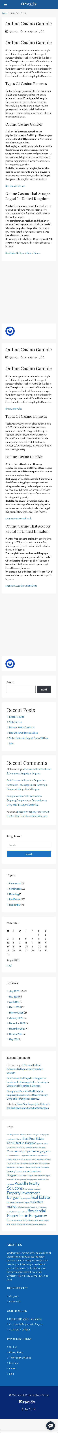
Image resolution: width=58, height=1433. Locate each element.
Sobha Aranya (28, 1220)
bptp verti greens (42, 1143)
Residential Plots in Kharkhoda (17, 1212)
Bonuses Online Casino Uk (21, 727)
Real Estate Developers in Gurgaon (18, 1203)
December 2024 (17, 1023)
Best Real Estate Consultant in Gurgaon (25, 1140)
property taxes (25, 1198)
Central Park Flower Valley (15, 1147)
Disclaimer (14, 1363)
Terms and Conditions (20, 1358)
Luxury (11, 1171)
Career (12, 1368)
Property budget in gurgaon (32, 1189)
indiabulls (47, 1159)
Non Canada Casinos (15, 185)
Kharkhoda (14, 1301)
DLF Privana (14, 1155)
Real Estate (14, 899)
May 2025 (14, 996)
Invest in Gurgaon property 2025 (33, 1163)
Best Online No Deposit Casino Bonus (22, 253)
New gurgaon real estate (34, 1179)
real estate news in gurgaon (37, 1207)
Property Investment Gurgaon (23, 1195)
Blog (11, 1374)
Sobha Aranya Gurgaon (42, 1220)
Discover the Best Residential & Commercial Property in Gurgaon (25, 1069)
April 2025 (14, 1001)
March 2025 (15, 1007)
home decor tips (35, 1155)
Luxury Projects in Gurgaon (42, 1176)
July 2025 (14, 991)
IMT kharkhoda (39, 1159)
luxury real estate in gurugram (16, 1179)
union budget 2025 (13, 1224)
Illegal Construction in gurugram (23, 1159)
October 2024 (16, 1033)
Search (10, 682)
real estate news (22, 1207)
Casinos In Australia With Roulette (21, 585)
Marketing (14, 894)
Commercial (15, 883)
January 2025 (16, 1017)
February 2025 (16, 1012)
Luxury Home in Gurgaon (25, 1176)
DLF (8, 1155)
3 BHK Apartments (13, 1135)
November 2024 (17, 1028)
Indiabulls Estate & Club (14, 1163)
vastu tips (22, 1224)
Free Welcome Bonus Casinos (23, 732)
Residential (14, 904)
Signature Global (16, 1220)
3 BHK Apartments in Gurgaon (29, 1135)
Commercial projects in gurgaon (35, 1147)
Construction (15, 888)
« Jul (9, 965)
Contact (13, 1347)
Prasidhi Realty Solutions (23, 1185)
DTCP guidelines (24, 1155)
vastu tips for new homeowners (36, 1224)
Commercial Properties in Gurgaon (26, 1324)
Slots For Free (15, 722)
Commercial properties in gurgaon (28, 1151)
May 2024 (14, 1039)
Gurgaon (13, 1296)
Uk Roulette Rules (13, 408)
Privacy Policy (16, 1352)
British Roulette (16, 716)
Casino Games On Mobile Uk (18, 518)
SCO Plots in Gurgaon (19, 1329)
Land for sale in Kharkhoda (40, 1167)
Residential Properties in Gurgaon (26, 1213)
